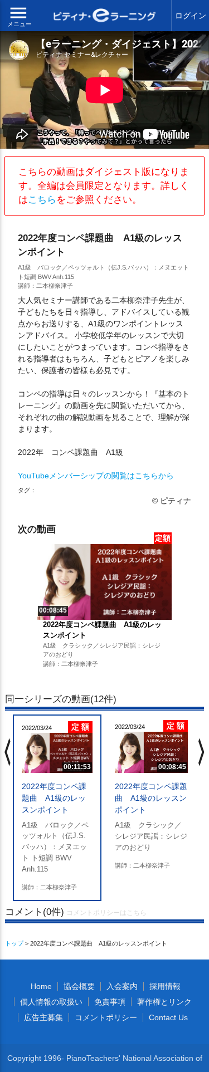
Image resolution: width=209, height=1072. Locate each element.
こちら (42, 199)
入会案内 (122, 986)
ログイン (190, 15)
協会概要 (79, 986)
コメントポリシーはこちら (106, 913)
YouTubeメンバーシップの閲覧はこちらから (96, 475)
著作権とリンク (164, 1001)
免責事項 (109, 1001)
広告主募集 (43, 1017)
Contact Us (168, 1017)
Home (41, 986)
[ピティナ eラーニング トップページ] (104, 16)
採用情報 (165, 986)
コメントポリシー (106, 1017)
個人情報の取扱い (51, 1001)
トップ (14, 943)
